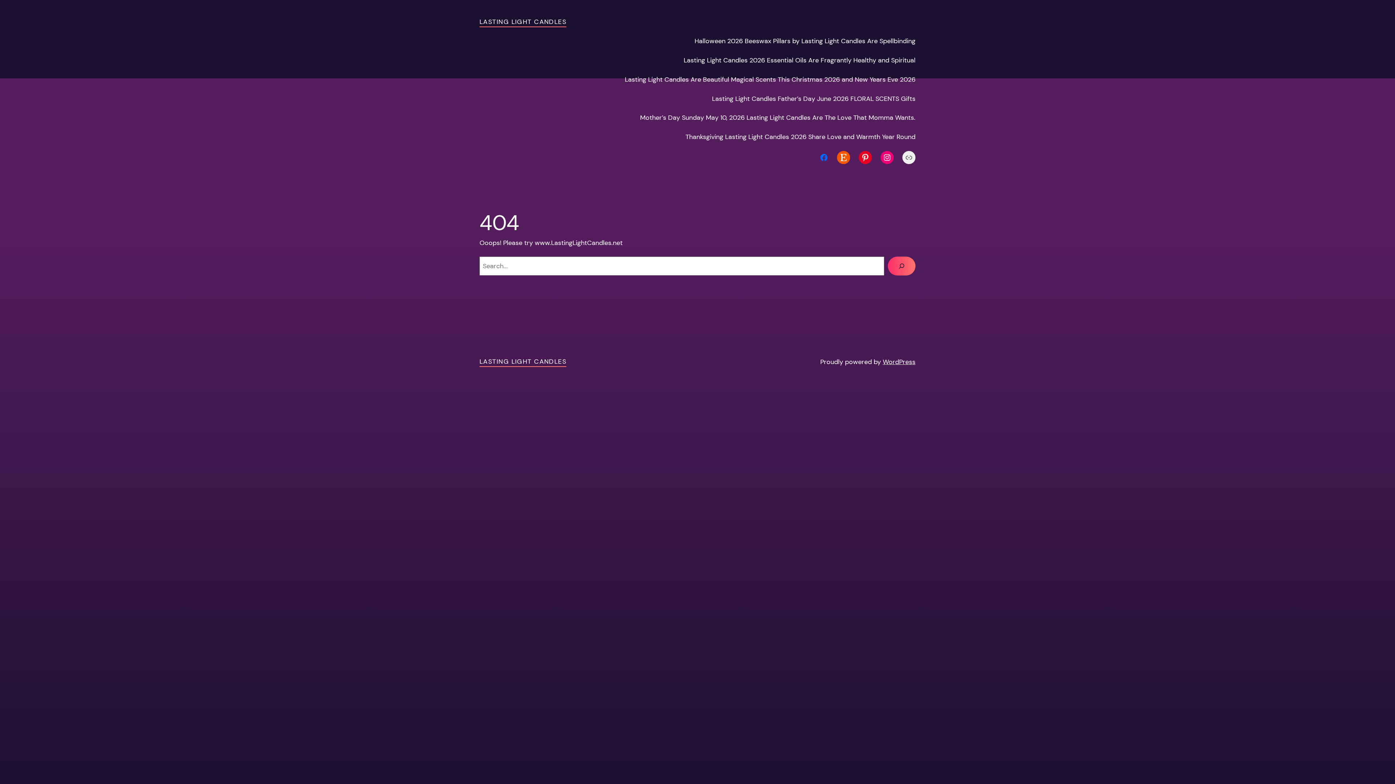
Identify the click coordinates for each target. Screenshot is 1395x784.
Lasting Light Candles (523, 21)
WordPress (899, 362)
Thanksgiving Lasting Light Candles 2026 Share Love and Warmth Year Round (800, 136)
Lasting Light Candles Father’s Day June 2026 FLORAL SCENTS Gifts (813, 98)
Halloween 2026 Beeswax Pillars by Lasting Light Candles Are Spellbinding (805, 41)
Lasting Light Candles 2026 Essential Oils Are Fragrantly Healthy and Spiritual (799, 60)
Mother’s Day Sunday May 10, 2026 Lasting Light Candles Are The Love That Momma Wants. (777, 117)
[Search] (901, 266)
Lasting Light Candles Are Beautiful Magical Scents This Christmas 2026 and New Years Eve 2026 (770, 79)
